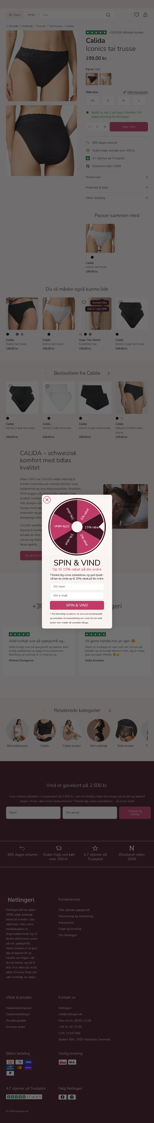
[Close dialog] (47, 499)
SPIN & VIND (77, 605)
